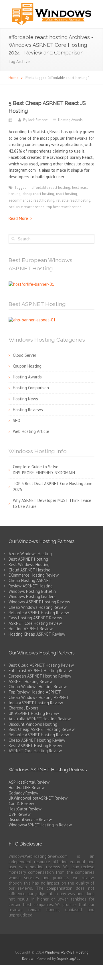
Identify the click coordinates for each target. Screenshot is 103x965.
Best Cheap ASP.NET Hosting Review (42, 729)
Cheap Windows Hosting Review (38, 607)
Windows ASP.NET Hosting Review (39, 602)
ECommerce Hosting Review (34, 575)
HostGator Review (25, 809)
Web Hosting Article (31, 431)
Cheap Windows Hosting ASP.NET (39, 697)
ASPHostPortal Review (29, 782)
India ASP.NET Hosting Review (36, 702)
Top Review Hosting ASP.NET (35, 692)
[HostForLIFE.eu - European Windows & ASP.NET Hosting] (31, 284)
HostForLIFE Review (27, 787)
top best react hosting (64, 206)
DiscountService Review (30, 819)
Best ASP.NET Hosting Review (35, 745)
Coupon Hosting (27, 366)
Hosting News (25, 399)
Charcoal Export (23, 708)
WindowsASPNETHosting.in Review (40, 825)
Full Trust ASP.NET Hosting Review (40, 670)
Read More (18, 218)
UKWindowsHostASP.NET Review (38, 798)
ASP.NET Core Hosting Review (35, 623)
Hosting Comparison (31, 387)
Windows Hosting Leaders (32, 596)
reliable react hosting (73, 200)
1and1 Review (21, 803)
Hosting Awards (70, 119)
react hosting (66, 193)
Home (14, 77)
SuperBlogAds (68, 958)
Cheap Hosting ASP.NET (30, 580)
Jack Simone (38, 119)
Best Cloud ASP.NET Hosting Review (41, 665)
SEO (16, 420)
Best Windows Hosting (29, 564)
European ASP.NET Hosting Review (40, 676)
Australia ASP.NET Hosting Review (40, 718)
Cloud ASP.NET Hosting (29, 570)
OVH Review (20, 814)
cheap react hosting (38, 193)
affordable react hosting (50, 187)
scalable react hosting (27, 206)
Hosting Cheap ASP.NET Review (37, 634)
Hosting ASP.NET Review (31, 628)
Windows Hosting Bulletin (32, 591)
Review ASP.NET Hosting (31, 586)
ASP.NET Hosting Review (31, 681)
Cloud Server (24, 355)
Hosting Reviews (28, 409)
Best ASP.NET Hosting (28, 559)
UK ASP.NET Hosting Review (34, 713)
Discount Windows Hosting (33, 724)
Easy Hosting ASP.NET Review (35, 618)
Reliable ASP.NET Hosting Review (39, 612)
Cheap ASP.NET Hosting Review (37, 740)
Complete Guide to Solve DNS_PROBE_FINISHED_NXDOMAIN (44, 469)
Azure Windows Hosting (30, 553)
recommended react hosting (31, 200)
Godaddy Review (23, 793)
